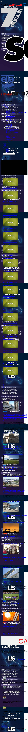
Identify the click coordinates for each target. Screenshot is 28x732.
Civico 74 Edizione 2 (10, 130)
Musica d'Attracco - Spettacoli (12, 132)
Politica (4, 487)
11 (3, 391)
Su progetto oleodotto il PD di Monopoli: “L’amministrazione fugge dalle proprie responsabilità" (14, 492)
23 (3, 396)
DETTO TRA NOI (10, 114)
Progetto (20, 476)
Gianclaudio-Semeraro (13, 476)
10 (3, 390)
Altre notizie (5, 634)
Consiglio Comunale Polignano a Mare (14, 134)
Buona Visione (9, 125)
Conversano (5, 432)
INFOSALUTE (9, 123)
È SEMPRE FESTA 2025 (11, 113)
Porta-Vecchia (10, 522)
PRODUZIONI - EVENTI (11, 118)
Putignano (5, 454)
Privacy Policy (8, 727)
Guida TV (5, 143)
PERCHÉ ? (8, 111)
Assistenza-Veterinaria (18, 454)
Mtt (4, 589)
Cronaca (5, 533)
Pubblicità (8, 142)
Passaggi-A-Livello (12, 432)
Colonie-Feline (11, 454)
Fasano (4, 476)
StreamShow (8, 730)
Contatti (4, 145)
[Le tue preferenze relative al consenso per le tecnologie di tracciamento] (25, 729)
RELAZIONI (8, 119)
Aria (6, 589)
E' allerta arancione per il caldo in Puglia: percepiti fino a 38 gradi (14, 625)
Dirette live (5, 146)
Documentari (8, 138)
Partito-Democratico (11, 501)
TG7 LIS (8, 109)
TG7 (4, 105)
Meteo (4, 543)
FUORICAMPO (9, 117)
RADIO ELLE (9, 124)
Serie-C (18, 611)
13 (3, 393)
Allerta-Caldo (11, 633)
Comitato (9, 567)
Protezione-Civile (9, 543)
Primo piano (8, 131)
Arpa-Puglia (9, 589)
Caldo (19, 543)
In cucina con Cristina (10, 140)
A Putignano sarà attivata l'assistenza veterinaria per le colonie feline (13, 447)
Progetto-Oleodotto (20, 501)
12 (3, 392)
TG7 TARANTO (9, 110)
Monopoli (5, 501)
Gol (11, 611)
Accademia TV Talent (10, 137)
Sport (4, 465)
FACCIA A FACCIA (10, 116)
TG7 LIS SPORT (9, 120)
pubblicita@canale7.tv (5, 726)
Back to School (9, 139)
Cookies (2, 727)
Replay (7, 136)
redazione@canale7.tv (5, 725)
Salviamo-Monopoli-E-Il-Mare (17, 567)
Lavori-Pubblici (16, 522)
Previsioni (15, 543)
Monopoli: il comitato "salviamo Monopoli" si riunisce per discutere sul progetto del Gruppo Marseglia (15, 559)
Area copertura (6, 147)
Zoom (7, 133)
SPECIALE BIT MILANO (11, 127)
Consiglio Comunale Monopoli (12, 129)
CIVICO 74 (8, 126)
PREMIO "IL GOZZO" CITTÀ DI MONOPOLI (16, 112)
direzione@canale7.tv (20, 659)
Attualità (5, 411)
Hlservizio (14, 611)
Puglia (26, 588)
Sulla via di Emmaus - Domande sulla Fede (15, 121)
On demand (5, 106)
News (4, 144)
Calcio (7, 476)
